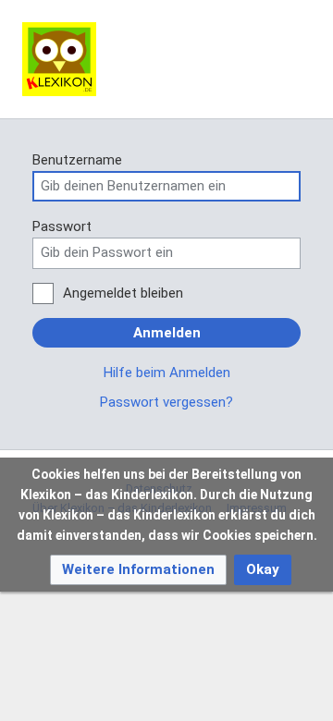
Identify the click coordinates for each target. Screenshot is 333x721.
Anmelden (167, 332)
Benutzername (77, 160)
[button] (138, 570)
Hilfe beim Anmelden (167, 372)
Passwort (62, 226)
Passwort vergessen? (166, 402)
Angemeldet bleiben (123, 293)
